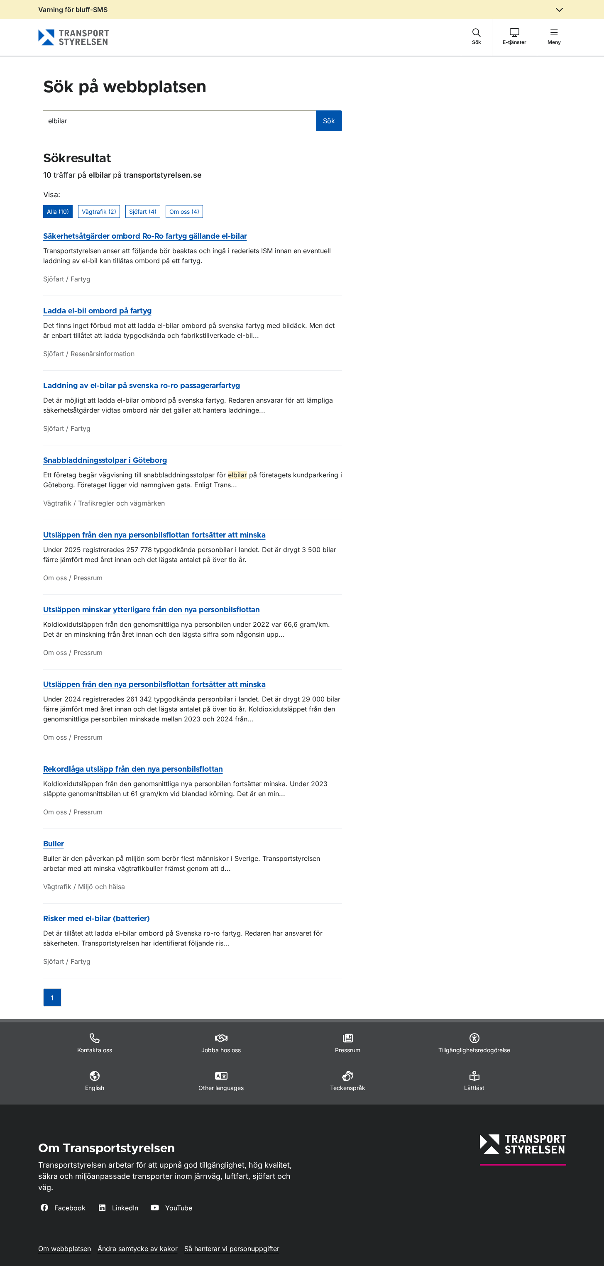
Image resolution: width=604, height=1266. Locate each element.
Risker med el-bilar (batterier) (96, 919)
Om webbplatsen (64, 1248)
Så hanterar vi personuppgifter (231, 1248)
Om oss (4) (184, 211)
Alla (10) (58, 211)
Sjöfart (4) (143, 211)
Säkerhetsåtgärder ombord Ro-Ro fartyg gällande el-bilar (145, 236)
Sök (329, 121)
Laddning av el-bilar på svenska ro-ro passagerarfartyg (141, 386)
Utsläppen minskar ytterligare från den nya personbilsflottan (151, 610)
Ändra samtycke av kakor (138, 1248)
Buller (53, 844)
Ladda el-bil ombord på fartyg (97, 311)
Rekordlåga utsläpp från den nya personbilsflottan (133, 769)
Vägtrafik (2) (99, 211)
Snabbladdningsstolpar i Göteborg (105, 460)
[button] (476, 37)
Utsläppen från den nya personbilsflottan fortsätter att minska (154, 535)
